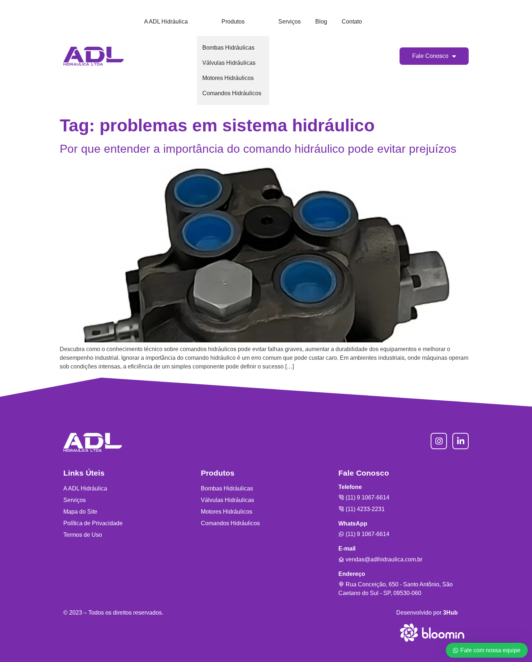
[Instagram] (439, 441)
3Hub (450, 613)
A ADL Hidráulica (166, 21)
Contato (352, 21)
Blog (321, 21)
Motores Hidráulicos (228, 78)
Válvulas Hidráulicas (229, 63)
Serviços (289, 21)
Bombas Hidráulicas (228, 48)
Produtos (233, 21)
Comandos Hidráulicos (231, 93)
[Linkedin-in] (460, 441)
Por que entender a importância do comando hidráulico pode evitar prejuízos (258, 148)
